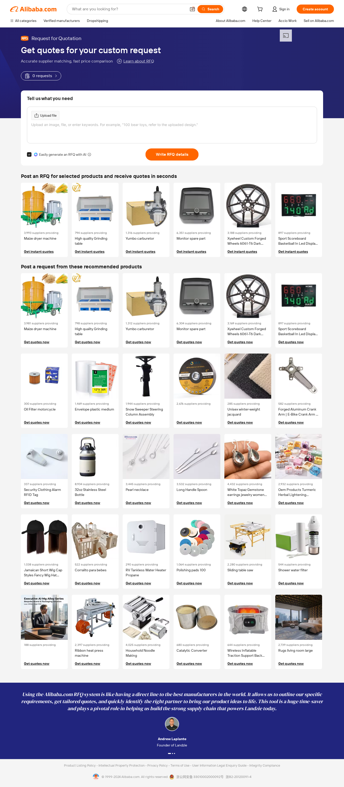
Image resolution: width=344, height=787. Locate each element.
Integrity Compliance (264, 765)
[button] (192, 9)
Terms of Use (180, 765)
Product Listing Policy (80, 765)
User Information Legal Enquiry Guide (219, 765)
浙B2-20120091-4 (238, 777)
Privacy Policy (157, 765)
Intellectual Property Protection (121, 765)
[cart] (261, 10)
